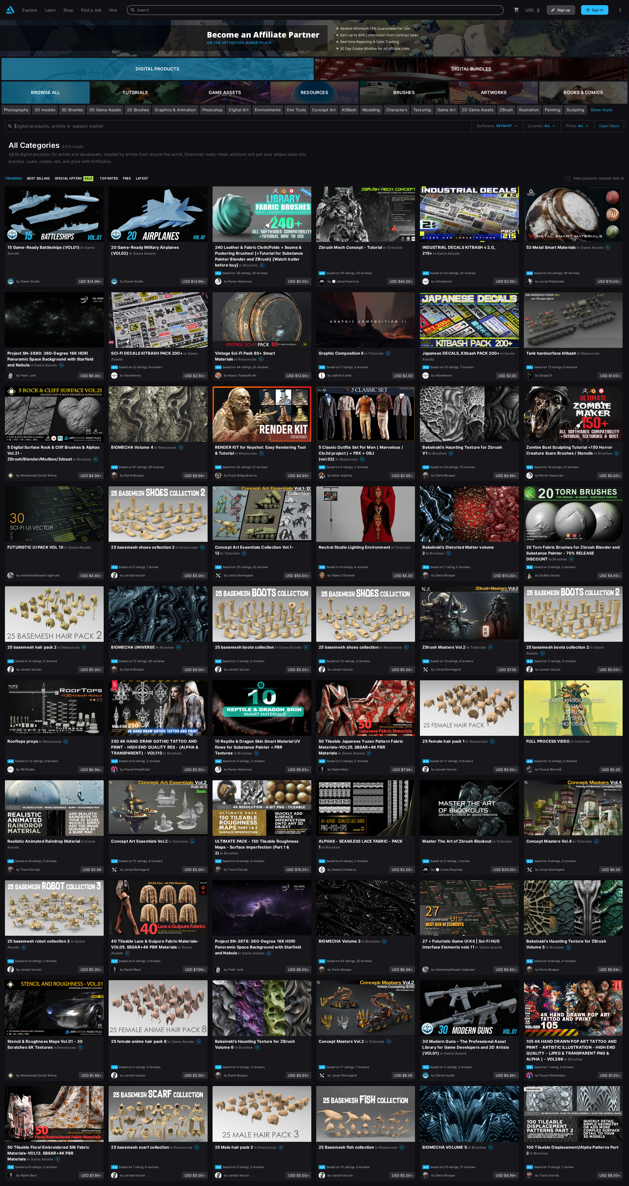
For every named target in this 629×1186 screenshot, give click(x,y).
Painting (552, 109)
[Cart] (516, 10)
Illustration (529, 109)
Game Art (446, 109)
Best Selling (38, 178)
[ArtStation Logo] (10, 10)
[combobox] (315, 10)
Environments (268, 109)
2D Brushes (138, 109)
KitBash (349, 109)
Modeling (371, 109)
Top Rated (109, 178)
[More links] (620, 10)
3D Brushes (72, 109)
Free (127, 178)
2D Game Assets (477, 109)
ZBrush (506, 109)
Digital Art (238, 109)
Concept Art (324, 109)
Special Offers (73, 178)
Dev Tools (296, 109)
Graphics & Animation (175, 109)
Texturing (422, 109)
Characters (396, 109)
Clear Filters (609, 126)
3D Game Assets (105, 109)
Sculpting (576, 109)
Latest (142, 178)
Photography (16, 109)
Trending (13, 178)
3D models (45, 109)
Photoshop (212, 109)
